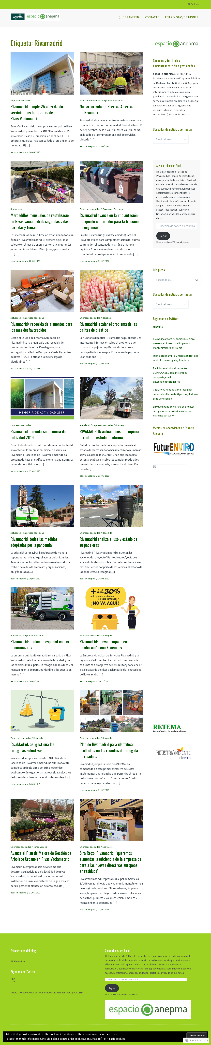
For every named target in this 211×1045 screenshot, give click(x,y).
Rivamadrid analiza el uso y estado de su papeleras (108, 542)
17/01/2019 (34, 892)
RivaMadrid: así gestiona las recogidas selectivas (32, 747)
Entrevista (108, 846)
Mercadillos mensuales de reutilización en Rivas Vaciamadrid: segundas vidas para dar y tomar (41, 221)
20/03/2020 (34, 681)
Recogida (118, 209)
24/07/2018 (103, 909)
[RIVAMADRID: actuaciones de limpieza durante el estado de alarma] (111, 398)
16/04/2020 (103, 578)
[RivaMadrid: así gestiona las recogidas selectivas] (42, 711)
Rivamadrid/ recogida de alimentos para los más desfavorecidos (41, 327)
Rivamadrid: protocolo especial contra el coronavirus (40, 644)
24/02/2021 (103, 363)
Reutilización (17, 209)
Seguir (163, 235)
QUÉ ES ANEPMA (129, 17)
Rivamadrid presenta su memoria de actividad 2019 (38, 434)
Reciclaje (107, 317)
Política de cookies (114, 1039)
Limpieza (119, 425)
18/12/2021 (34, 368)
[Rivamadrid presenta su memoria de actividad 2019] (42, 398)
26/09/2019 (34, 784)
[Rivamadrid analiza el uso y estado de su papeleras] (111, 506)
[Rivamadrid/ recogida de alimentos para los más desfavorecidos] (42, 291)
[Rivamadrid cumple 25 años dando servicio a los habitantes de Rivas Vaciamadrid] (42, 73)
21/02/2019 (103, 790)
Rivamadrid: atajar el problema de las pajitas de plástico (108, 327)
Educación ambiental (90, 100)
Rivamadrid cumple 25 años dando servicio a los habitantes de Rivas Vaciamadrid (37, 112)
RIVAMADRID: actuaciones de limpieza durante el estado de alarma (109, 434)
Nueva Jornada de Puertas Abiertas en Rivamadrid (106, 109)
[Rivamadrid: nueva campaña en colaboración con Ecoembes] (111, 608)
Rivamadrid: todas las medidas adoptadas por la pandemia (34, 542)
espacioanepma (18, 152)
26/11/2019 (103, 681)
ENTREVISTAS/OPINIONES (181, 17)
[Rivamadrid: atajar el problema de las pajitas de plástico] (111, 291)
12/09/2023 (103, 146)
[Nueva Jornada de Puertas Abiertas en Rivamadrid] (111, 73)
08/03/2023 (34, 260)
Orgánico (107, 209)
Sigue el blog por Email (168, 165)
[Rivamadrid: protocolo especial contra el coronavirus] (42, 608)
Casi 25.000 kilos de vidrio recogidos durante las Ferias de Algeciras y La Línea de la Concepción (175, 394)
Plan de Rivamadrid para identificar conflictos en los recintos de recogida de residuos (109, 750)
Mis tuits (158, 326)
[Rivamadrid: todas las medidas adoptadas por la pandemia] (42, 506)
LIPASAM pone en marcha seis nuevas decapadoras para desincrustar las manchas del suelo (174, 411)
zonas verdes (40, 846)
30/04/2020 (34, 578)
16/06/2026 (34, 152)
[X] (13, 980)
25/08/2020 (34, 471)
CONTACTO (152, 17)
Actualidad (16, 317)
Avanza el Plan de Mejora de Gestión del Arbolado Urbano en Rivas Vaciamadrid (41, 856)
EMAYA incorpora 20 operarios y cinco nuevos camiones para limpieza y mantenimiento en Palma (174, 343)
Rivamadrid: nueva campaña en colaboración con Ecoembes (103, 644)
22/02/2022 (103, 260)
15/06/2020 (103, 475)
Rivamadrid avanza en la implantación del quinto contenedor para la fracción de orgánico (109, 221)
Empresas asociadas (21, 100)
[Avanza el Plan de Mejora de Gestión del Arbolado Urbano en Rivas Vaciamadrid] (42, 820)
